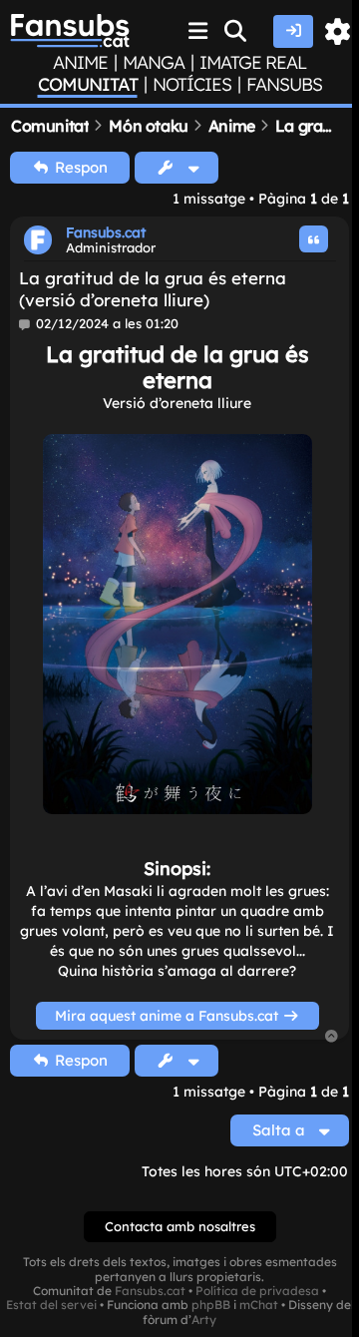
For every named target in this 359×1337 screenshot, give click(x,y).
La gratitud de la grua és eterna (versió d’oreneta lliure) (152, 288)
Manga (153, 63)
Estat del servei (51, 1305)
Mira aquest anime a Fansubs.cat (168, 1015)
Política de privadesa (257, 1291)
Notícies (192, 85)
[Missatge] (25, 324)
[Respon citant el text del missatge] (314, 238)
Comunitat (88, 85)
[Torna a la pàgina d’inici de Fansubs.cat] (70, 31)
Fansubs (284, 85)
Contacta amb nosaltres (180, 1226)
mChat (258, 1305)
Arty (203, 1320)
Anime (80, 63)
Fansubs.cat (106, 232)
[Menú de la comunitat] (198, 31)
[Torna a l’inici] (332, 1037)
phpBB (210, 1305)
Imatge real (252, 63)
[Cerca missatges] (236, 31)
